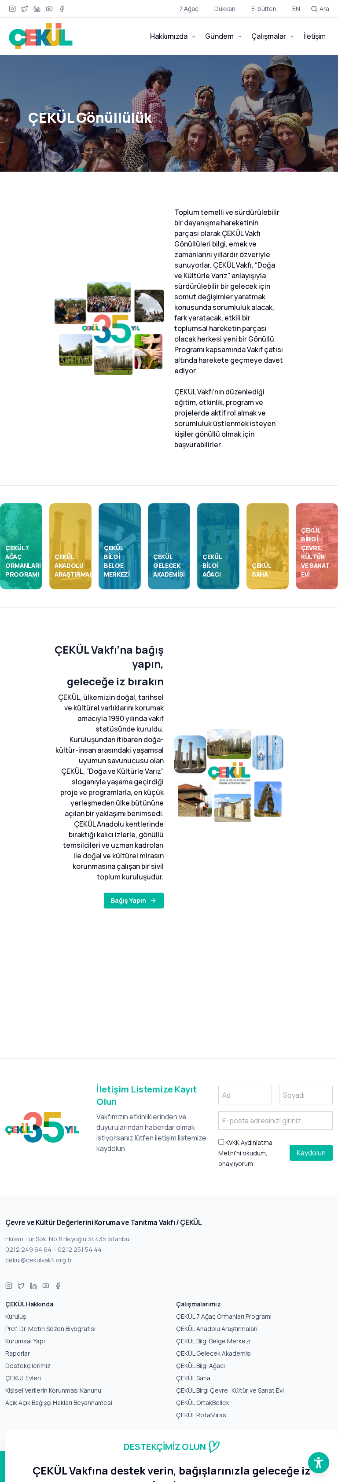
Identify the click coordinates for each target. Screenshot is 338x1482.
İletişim (315, 36)
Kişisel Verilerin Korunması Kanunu (53, 1390)
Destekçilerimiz (28, 1365)
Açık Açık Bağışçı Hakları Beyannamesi (58, 1402)
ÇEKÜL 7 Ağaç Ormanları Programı (224, 1316)
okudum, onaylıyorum (245, 1153)
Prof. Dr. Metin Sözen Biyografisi (50, 1328)
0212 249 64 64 (28, 1249)
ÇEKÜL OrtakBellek (202, 1402)
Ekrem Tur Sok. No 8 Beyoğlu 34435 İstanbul (68, 1239)
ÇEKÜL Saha (193, 1378)
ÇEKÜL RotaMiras (201, 1415)
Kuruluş (15, 1316)
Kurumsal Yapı (25, 1341)
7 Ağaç (188, 8)
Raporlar (17, 1353)
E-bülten (263, 8)
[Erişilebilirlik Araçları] (318, 1462)
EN (296, 8)
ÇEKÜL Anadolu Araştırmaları (216, 1328)
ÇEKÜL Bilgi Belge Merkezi (213, 1341)
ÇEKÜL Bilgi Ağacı (200, 1365)
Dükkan (224, 8)
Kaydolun (311, 1153)
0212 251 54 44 (80, 1249)
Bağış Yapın (128, 900)
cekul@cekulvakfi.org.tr (38, 1260)
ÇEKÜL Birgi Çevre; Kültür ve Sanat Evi (230, 1390)
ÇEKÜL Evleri (23, 1378)
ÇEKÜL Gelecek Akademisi (214, 1353)
